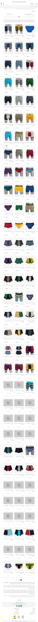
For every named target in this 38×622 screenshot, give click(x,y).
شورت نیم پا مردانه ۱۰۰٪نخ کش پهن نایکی (19, 196)
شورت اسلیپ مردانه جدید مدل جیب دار (30, 464)
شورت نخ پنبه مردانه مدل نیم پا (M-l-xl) (19, 268)
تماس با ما (33, 616)
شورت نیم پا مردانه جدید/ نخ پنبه (9, 374)
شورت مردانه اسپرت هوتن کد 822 (20, 356)
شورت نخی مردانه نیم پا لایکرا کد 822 (30, 142)
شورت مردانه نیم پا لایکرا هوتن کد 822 (8, 356)
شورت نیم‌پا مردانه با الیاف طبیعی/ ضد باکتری (19, 375)
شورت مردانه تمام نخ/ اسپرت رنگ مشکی (20, 464)
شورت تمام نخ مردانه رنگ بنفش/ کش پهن (8, 179)
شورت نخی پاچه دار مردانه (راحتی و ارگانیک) (19, 161)
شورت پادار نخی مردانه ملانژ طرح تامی (19, 106)
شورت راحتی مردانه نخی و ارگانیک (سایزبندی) (9, 89)
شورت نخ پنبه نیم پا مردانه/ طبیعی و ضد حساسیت (30, 54)
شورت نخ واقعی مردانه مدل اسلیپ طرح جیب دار (9, 411)
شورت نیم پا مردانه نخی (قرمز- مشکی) (8, 481)
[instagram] (19, 613)
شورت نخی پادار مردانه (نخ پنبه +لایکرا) (30, 356)
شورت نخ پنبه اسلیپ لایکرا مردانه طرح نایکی (19, 143)
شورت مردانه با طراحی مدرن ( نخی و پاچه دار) (30, 411)
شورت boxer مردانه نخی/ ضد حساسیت (8, 249)
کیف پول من (16, 618)
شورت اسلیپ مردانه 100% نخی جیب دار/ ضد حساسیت (19, 580)
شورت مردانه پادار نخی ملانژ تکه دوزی (8, 338)
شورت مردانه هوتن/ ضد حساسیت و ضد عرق (30, 393)
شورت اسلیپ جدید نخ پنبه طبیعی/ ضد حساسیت (30, 428)
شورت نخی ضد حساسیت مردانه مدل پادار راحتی (19, 411)
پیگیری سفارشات (16, 619)
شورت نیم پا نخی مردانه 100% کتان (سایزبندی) (19, 339)
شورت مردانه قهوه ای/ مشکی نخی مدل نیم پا (8, 286)
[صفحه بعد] (17, 587)
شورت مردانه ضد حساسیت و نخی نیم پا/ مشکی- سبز (19, 286)
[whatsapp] (17, 613)
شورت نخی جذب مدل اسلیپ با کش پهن (30, 179)
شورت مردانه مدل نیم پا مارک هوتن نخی (8, 303)
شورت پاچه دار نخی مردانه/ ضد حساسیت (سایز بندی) (31, 321)
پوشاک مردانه (27, 8)
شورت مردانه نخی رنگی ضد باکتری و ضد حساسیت (30, 482)
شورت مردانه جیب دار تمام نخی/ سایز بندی (8, 513)
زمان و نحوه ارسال (33, 619)
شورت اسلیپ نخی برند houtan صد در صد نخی (30, 529)
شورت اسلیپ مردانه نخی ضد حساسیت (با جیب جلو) (19, 303)
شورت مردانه (18, 8)
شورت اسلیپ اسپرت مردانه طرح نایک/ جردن (19, 232)
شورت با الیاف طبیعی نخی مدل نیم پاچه (30, 196)
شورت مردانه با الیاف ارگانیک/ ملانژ (30, 70)
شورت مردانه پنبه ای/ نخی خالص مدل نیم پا (19, 546)
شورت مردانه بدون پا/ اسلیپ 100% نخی (9, 498)
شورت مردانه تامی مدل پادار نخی (20, 70)
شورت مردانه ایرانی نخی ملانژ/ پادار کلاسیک (8, 36)
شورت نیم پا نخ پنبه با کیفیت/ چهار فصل (19, 54)
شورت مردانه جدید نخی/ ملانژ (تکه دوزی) (30, 546)
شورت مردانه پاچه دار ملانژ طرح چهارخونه (20, 89)
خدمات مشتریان (16, 615)
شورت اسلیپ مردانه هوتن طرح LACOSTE (31, 36)
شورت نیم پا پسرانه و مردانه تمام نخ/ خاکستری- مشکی (19, 482)
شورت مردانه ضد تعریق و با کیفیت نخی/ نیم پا (19, 498)
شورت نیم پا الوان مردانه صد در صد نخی (9, 321)
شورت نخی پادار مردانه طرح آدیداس (30, 445)
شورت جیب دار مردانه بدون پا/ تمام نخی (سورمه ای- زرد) (30, 562)
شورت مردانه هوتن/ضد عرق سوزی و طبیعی (19, 393)
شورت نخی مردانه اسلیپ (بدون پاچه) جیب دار (30, 303)
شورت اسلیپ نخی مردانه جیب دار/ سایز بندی (9, 562)
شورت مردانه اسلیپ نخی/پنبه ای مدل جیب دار (19, 513)
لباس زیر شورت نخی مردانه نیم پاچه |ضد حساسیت (19, 428)
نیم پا (19, 21)
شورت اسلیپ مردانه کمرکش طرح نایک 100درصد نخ (30, 232)
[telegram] (21, 613)
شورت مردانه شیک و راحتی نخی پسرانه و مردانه (30, 498)
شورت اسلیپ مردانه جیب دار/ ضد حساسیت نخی (30, 580)
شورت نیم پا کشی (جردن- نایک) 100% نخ (19, 214)
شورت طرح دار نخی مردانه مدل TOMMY (31, 89)
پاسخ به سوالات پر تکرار (32, 620)
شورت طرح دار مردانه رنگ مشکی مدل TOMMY (8, 107)
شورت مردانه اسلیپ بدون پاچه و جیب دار (8, 196)
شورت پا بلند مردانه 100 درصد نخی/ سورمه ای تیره (9, 71)
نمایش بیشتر (19, 607)
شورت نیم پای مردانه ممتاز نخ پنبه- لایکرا (30, 375)
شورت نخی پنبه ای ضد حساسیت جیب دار (8, 529)
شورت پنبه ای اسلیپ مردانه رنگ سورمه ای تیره (9, 161)
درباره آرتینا (33, 618)
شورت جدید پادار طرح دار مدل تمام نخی (30, 107)
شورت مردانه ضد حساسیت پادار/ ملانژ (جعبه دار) (19, 321)
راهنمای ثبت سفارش (15, 620)
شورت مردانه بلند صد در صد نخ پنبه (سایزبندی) (8, 546)
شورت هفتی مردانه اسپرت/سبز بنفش (30, 512)
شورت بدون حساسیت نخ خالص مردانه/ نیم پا (30, 268)
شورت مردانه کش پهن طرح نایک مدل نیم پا (8, 232)
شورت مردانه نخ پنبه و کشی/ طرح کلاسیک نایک (30, 214)
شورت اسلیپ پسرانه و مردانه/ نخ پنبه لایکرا (8, 214)
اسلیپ (29, 21)
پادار (8, 21)
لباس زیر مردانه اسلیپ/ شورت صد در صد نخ (8, 428)
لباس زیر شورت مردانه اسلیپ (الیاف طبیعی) (8, 444)
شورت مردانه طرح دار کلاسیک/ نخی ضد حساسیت (8, 393)
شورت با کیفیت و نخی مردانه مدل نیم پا (8, 268)
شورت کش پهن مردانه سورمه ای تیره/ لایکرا (19, 446)
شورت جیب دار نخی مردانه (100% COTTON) (20, 562)
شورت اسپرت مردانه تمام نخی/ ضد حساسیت (19, 250)
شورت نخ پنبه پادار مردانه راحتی (31, 160)
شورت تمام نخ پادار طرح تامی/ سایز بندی (19, 125)
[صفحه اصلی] (34, 8)
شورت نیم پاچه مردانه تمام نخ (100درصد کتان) (31, 339)
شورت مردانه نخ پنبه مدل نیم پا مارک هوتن (8, 580)
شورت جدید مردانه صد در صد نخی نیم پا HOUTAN (8, 125)
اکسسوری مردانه (31, 8)
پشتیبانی (17, 616)
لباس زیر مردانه (22, 8)
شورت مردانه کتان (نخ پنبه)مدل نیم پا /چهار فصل (30, 286)
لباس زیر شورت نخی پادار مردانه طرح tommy (30, 125)
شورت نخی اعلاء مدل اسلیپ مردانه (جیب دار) (19, 529)
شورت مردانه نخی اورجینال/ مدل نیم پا (8, 463)
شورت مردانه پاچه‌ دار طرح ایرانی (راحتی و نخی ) (19, 36)
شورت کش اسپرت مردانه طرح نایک (30, 249)
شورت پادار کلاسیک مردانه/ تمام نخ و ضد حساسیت (8, 143)
